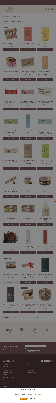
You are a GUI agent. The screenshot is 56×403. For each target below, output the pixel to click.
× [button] (54, 389)
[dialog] (28, 201)
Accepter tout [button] (24, 398)
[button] (28, 396)
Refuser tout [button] (32, 398)
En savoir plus (38, 394)
